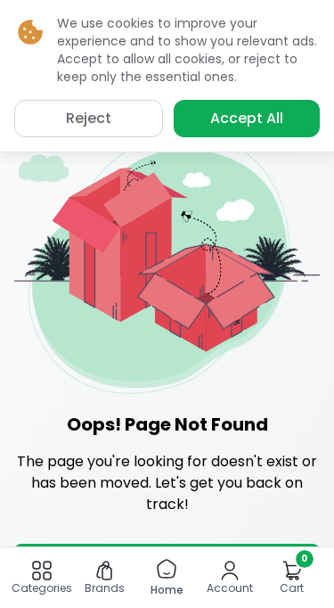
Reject (88, 118)
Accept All (246, 118)
